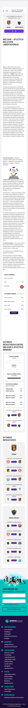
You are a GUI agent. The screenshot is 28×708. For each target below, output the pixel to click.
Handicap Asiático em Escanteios (14, 697)
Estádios (6, 638)
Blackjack (7, 666)
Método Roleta (9, 661)
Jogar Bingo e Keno (10, 659)
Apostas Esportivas (15, 704)
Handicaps (7, 631)
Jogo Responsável (10, 657)
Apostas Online (9, 668)
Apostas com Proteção (10, 646)
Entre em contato (9, 652)
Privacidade (8, 655)
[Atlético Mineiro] (19, 22)
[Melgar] (9, 22)
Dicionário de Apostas (10, 636)
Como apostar (8, 629)
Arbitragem (7, 634)
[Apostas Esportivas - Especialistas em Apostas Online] (14, 621)
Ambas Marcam (8, 644)
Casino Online (9, 664)
